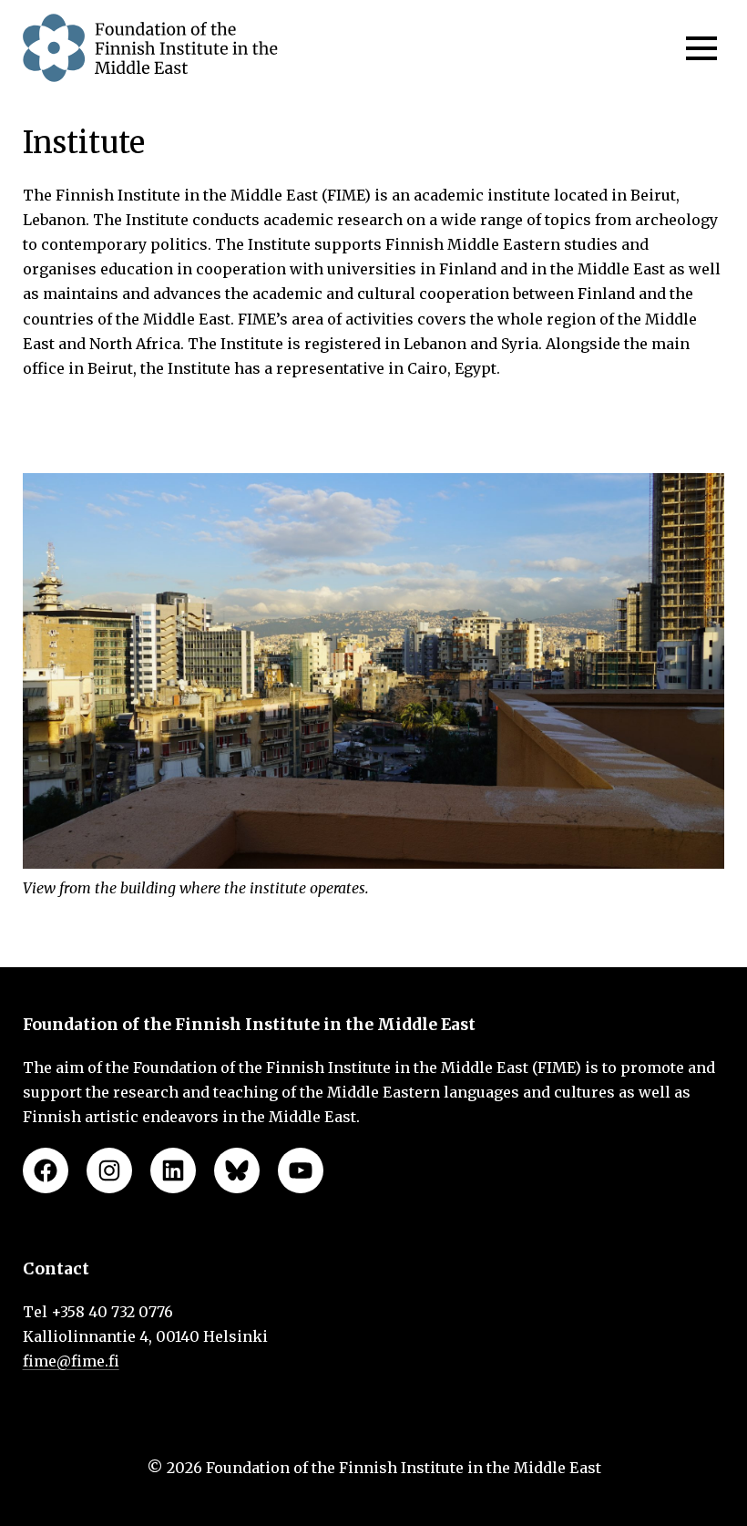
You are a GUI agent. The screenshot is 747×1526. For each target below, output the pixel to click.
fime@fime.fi (71, 1361)
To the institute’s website (374, 427)
